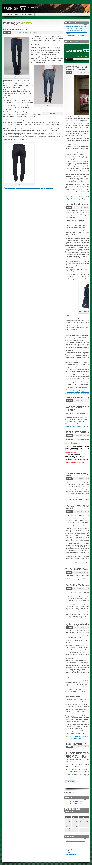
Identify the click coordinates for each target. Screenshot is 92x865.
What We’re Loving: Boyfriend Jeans (75, 35)
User (67, 840)
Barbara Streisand (79, 197)
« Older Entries (70, 781)
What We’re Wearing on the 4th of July (76, 26)
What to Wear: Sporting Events (74, 28)
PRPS (42, 188)
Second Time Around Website (74, 803)
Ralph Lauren (84, 392)
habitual (29, 188)
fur (80, 390)
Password (68, 845)
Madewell (37, 188)
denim (25, 188)
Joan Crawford (83, 199)
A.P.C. (6, 188)
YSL (81, 738)
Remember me (76, 850)
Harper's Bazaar (75, 199)
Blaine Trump (88, 197)
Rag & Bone (47, 188)
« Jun (69, 831)
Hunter (83, 390)
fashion (76, 736)
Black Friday (70, 736)
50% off (69, 426)
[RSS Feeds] (85, 13)
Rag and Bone (76, 392)
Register (68, 852)
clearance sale (75, 426)
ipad (83, 736)
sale (80, 426)
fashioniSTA (77, 50)
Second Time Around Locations (74, 801)
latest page (68, 608)
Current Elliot (19, 188)
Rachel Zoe (70, 392)
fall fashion (70, 390)
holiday (80, 736)
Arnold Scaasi (70, 197)
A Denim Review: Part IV (15, 29)
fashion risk (76, 390)
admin (19, 32)
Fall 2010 (86, 72)
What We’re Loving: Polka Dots (74, 30)
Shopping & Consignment (30, 32)
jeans (33, 188)
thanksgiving (76, 738)
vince (51, 188)
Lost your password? (71, 854)
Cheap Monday (12, 188)
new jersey (69, 738)
